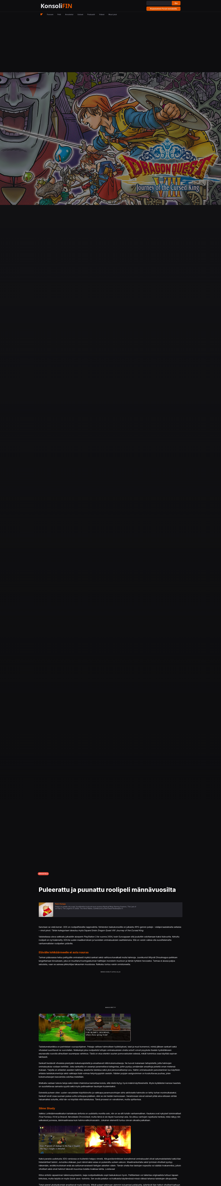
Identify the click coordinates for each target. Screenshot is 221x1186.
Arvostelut (69, 14)
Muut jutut (113, 14)
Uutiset (80, 14)
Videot (101, 14)
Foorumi (50, 14)
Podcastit (91, 14)
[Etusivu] (62, 6)
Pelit (59, 14)
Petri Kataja (60, 904)
